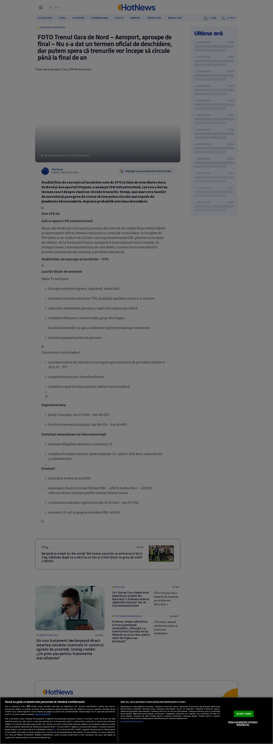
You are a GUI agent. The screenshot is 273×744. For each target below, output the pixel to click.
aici (54, 729)
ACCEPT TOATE (244, 713)
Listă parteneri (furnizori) (132, 721)
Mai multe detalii (42, 714)
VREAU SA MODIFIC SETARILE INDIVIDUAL (243, 723)
